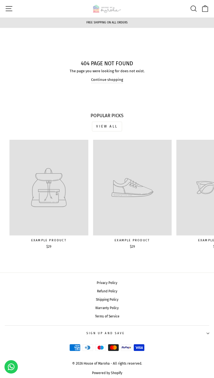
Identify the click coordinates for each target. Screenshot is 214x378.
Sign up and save (105, 333)
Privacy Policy (107, 283)
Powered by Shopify (107, 373)
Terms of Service (107, 316)
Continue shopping (107, 80)
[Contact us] (11, 367)
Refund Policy (107, 291)
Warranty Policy (107, 308)
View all (107, 126)
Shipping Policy (107, 300)
